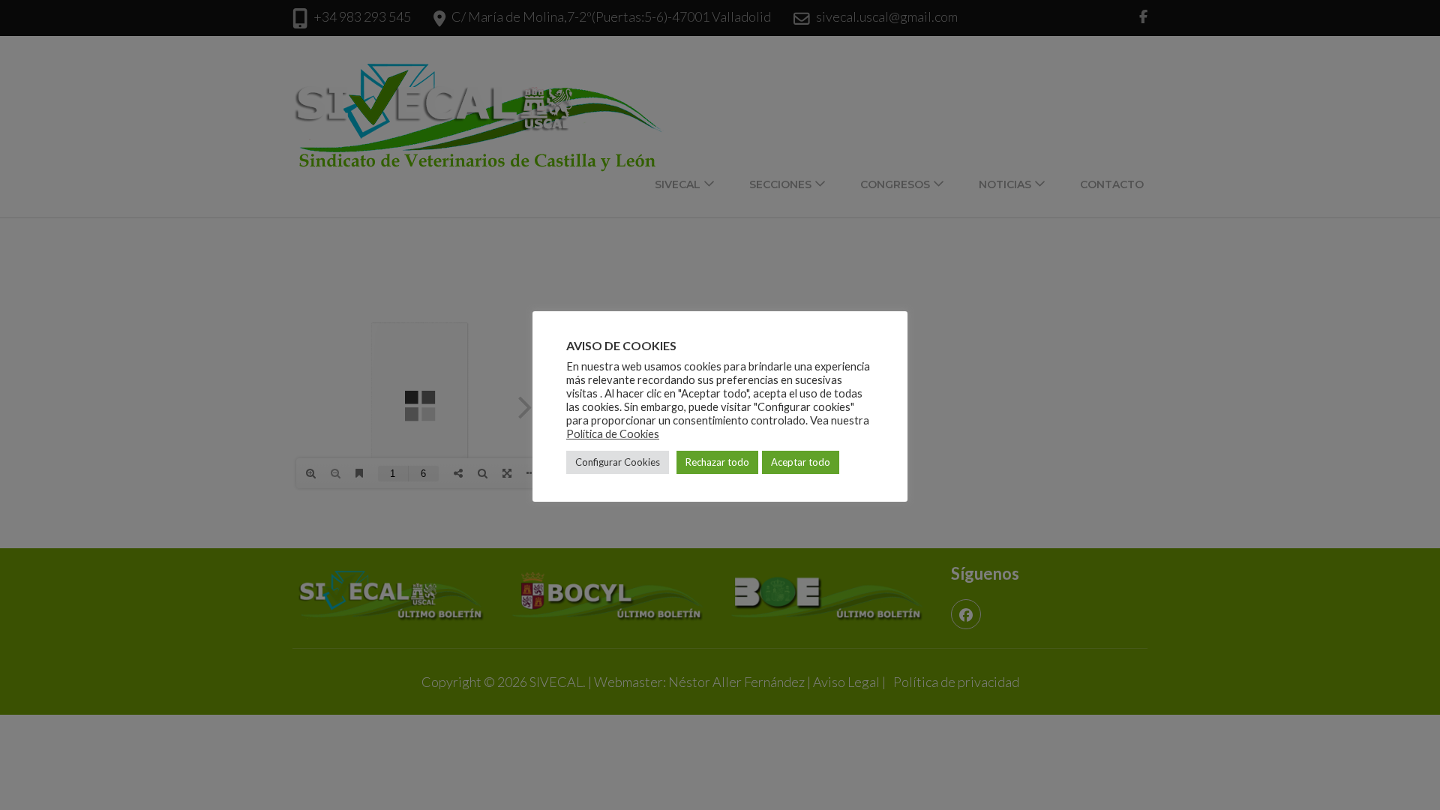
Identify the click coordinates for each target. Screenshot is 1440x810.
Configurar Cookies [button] (617, 462)
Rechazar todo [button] (717, 462)
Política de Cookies (612, 434)
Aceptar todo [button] (800, 462)
